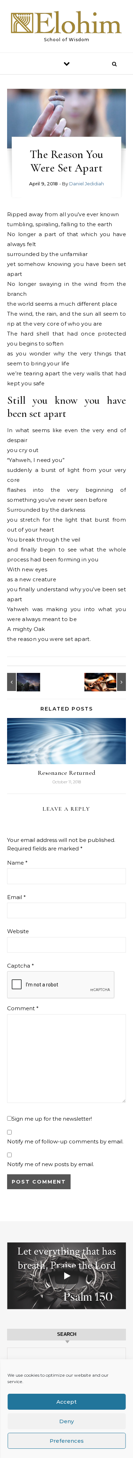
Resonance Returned (67, 773)
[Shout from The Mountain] (23, 682)
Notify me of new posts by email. (50, 1164)
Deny (66, 1421)
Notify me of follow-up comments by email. (65, 1141)
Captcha (20, 965)
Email (16, 897)
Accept (66, 1401)
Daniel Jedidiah (86, 183)
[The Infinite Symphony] (110, 682)
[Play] (67, 1275)
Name (17, 862)
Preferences (67, 1440)
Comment (23, 1008)
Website (18, 931)
